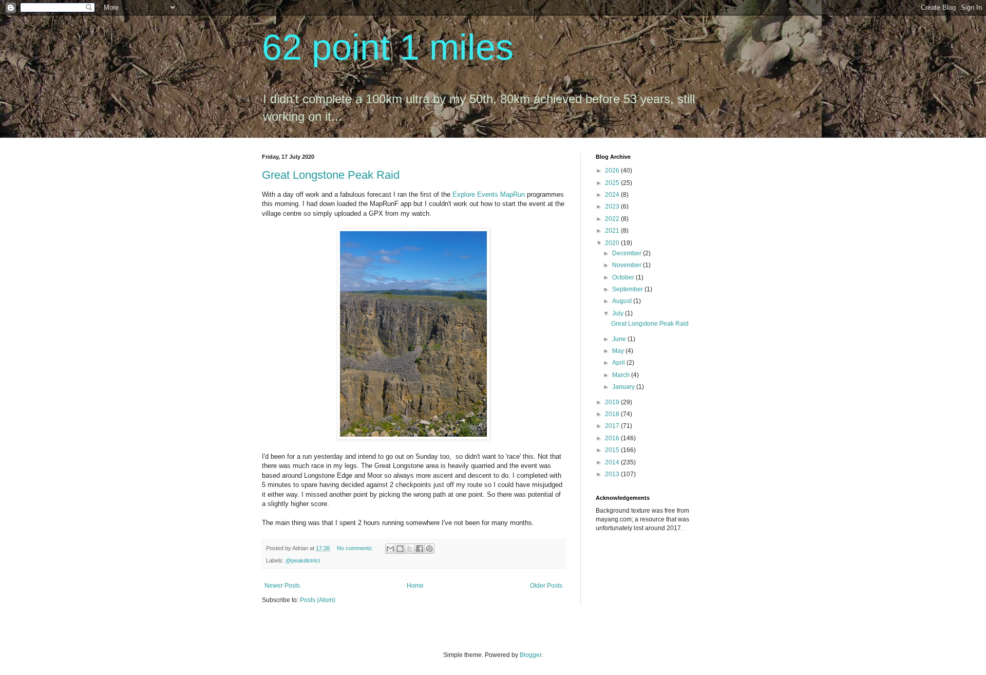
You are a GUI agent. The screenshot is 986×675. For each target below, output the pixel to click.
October (624, 277)
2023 (613, 206)
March (621, 375)
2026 (613, 170)
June (620, 339)
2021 (613, 230)
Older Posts (546, 585)
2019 (613, 402)
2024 (613, 194)
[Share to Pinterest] (429, 548)
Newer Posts (282, 585)
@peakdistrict (303, 560)
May (618, 350)
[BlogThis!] (400, 548)
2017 (613, 425)
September (628, 289)
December (627, 253)
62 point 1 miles (388, 47)
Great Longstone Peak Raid (331, 174)
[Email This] (390, 548)
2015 (613, 450)
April (619, 362)
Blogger (530, 655)
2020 (613, 243)
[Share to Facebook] (419, 548)
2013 (613, 474)
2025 (613, 182)
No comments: (356, 548)
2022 (613, 218)
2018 (613, 414)
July (618, 313)
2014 (613, 462)
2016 (613, 438)
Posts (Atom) (317, 600)
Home (415, 585)
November (627, 265)
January (624, 386)
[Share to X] (410, 548)
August (622, 301)
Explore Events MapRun (488, 194)
